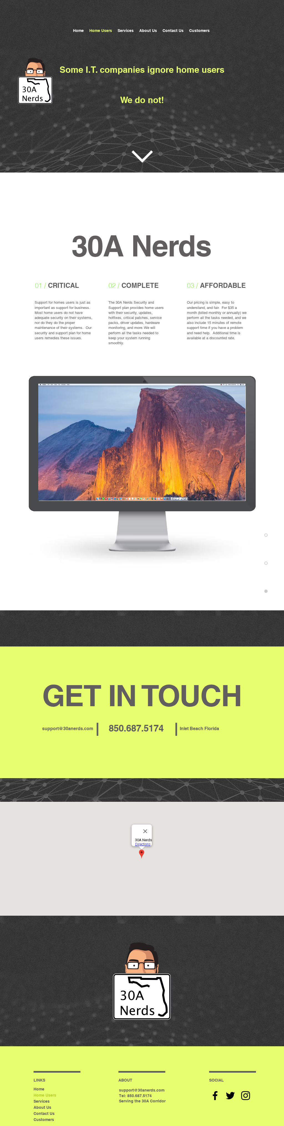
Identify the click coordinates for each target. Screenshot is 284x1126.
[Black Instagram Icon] (246, 1096)
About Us (42, 1107)
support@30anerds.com (67, 728)
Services (42, 1101)
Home (39, 1089)
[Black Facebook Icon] (215, 1096)
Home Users (45, 1095)
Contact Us (44, 1113)
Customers (44, 1119)
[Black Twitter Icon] (230, 1096)
